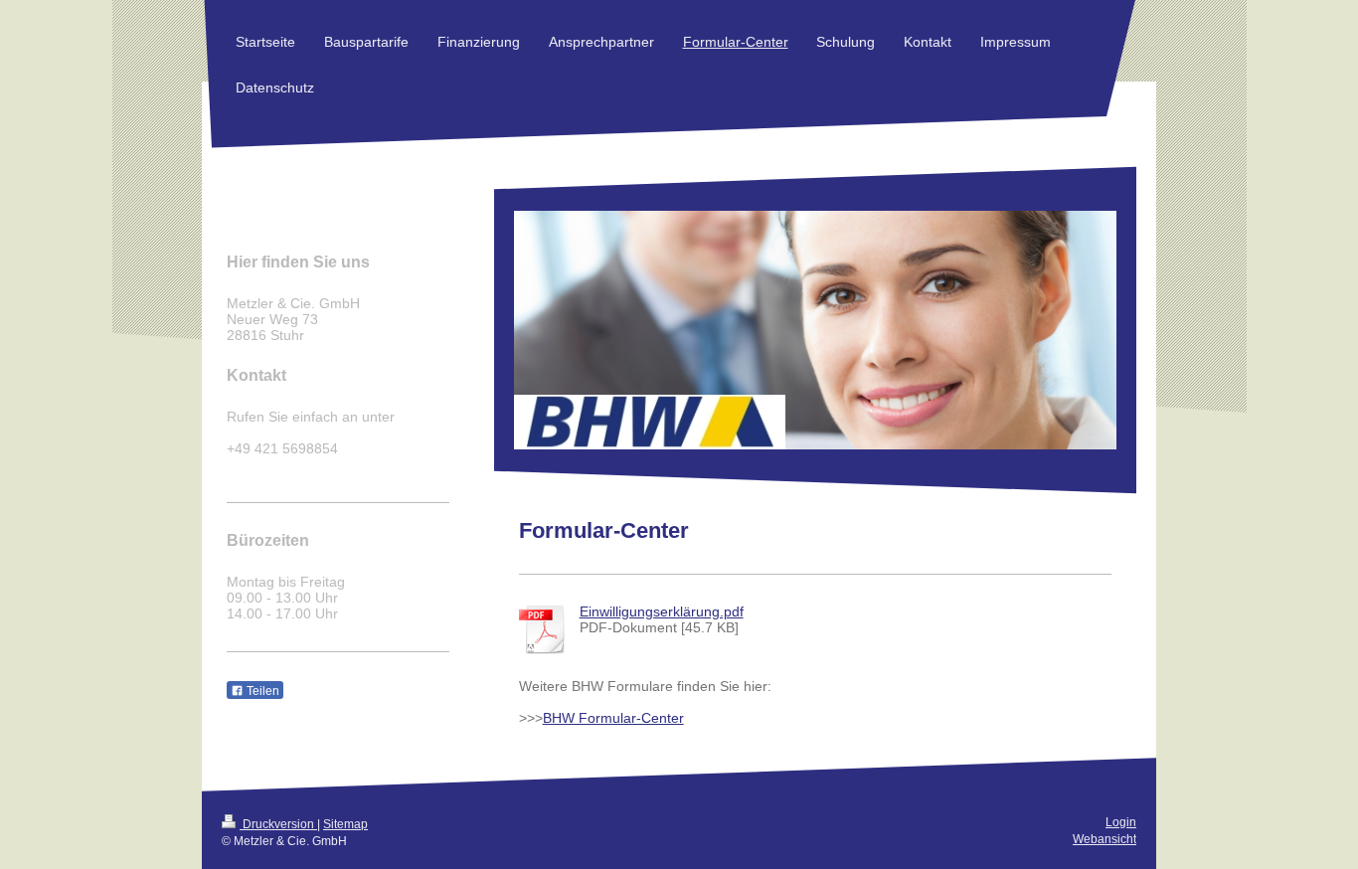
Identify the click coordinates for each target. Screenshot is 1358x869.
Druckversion (278, 824)
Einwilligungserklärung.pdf (662, 611)
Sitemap (345, 824)
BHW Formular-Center (613, 718)
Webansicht (1104, 839)
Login (1120, 822)
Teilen (261, 691)
